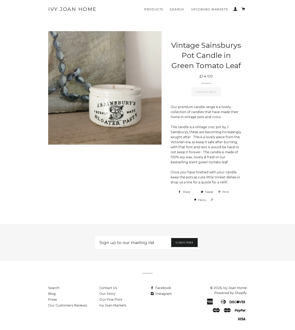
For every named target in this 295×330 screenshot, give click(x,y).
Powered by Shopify (230, 293)
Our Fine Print (110, 299)
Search (177, 9)
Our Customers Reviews (67, 305)
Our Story (107, 294)
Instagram (163, 294)
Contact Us (108, 288)
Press (52, 299)
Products (153, 9)
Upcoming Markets (209, 9)
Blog (52, 294)
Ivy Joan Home (72, 9)
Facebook (163, 288)
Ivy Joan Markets (112, 305)
